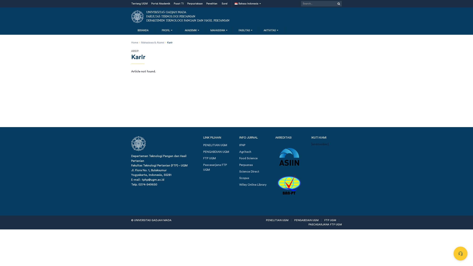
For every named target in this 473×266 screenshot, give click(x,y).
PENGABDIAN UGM (216, 151)
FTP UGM (209, 158)
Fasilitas (245, 30)
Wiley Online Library (252, 184)
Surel (224, 3)
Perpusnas (246, 164)
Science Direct (249, 171)
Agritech (245, 151)
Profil (166, 30)
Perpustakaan (195, 3)
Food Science (248, 158)
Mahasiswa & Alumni (152, 42)
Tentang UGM (139, 3)
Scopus (244, 178)
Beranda (143, 30)
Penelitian (211, 3)
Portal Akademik (160, 3)
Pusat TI (179, 3)
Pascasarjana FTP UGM (215, 167)
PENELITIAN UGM (215, 145)
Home (134, 42)
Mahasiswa (218, 30)
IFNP (242, 145)
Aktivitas (270, 30)
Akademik (191, 30)
